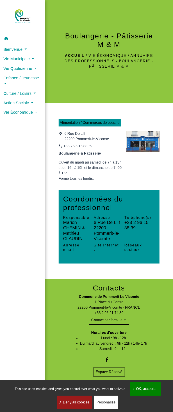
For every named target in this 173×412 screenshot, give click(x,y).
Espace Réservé (109, 372)
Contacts (109, 288)
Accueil (74, 56)
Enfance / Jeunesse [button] (21, 78)
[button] (22, 39)
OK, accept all (146, 389)
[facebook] (108, 359)
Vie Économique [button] (18, 112)
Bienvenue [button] (13, 49)
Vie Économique (108, 56)
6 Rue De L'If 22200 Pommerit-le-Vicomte (86, 136)
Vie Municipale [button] (17, 59)
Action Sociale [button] (16, 103)
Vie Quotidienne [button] (18, 68)
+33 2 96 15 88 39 (78, 146)
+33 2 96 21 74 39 (109, 313)
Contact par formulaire (109, 320)
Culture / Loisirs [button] (18, 93)
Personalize (106, 402)
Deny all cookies (75, 402)
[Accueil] (22, 17)
